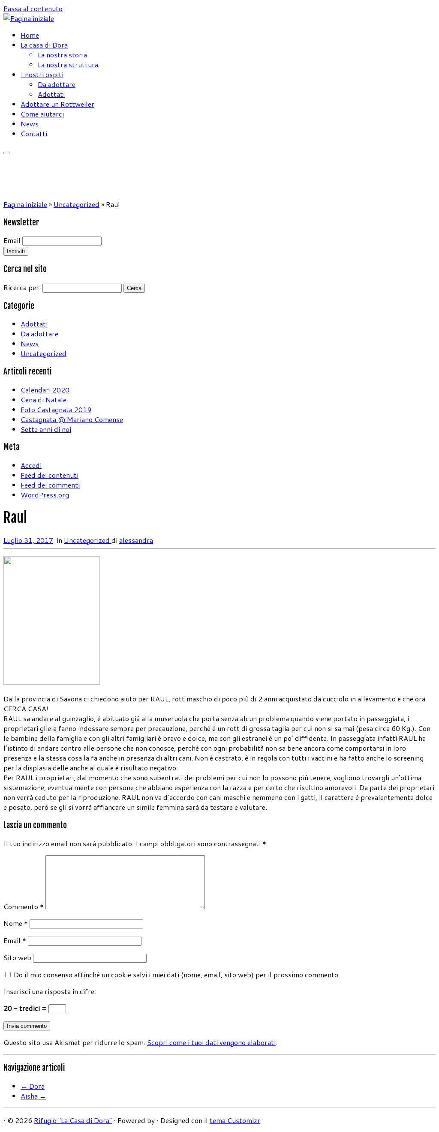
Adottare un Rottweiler (57, 104)
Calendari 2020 (45, 390)
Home (30, 35)
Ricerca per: (22, 287)
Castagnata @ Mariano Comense (72, 419)
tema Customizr (235, 1120)
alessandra (136, 540)
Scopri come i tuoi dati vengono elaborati (211, 1042)
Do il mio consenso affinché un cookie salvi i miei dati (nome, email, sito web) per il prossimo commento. (177, 974)
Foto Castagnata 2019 (56, 409)
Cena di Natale (43, 399)
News (30, 124)
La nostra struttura (68, 64)
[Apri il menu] (6, 153)
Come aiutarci (42, 114)
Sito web (17, 957)
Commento (23, 906)
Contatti (34, 133)
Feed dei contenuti (49, 475)
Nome (15, 923)
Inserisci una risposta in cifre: (49, 991)
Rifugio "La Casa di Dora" (73, 1120)
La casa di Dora (44, 45)
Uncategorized (76, 204)
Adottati (51, 94)
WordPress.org (45, 495)
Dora (33, 1086)
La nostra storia (62, 55)
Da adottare (56, 84)
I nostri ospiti (42, 74)
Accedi (31, 465)
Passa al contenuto (33, 8)
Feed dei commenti (50, 485)
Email (12, 240)
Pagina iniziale (25, 204)
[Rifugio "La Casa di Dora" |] (28, 18)
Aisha (33, 1096)
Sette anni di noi (46, 429)
